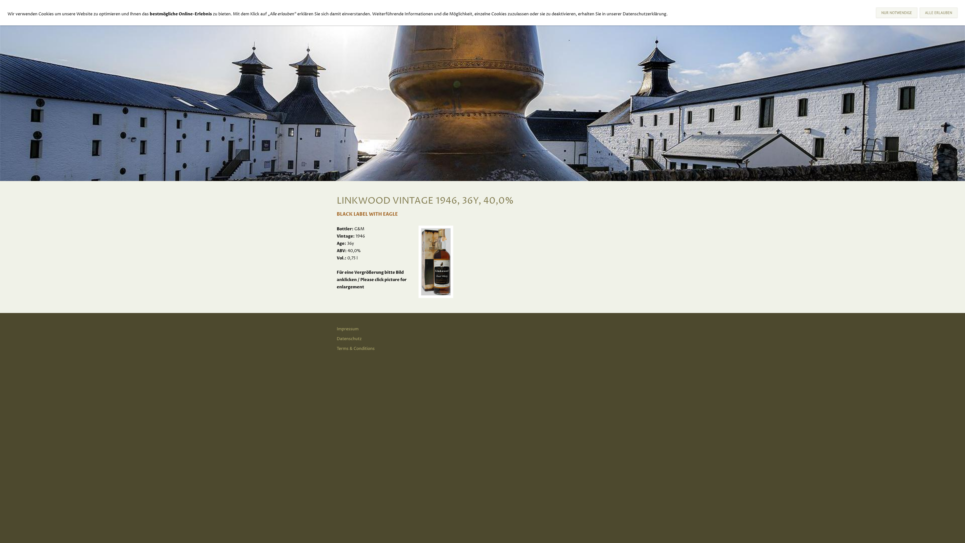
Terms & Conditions (356, 348)
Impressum (348, 329)
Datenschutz (349, 339)
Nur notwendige (896, 12)
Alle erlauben (938, 12)
